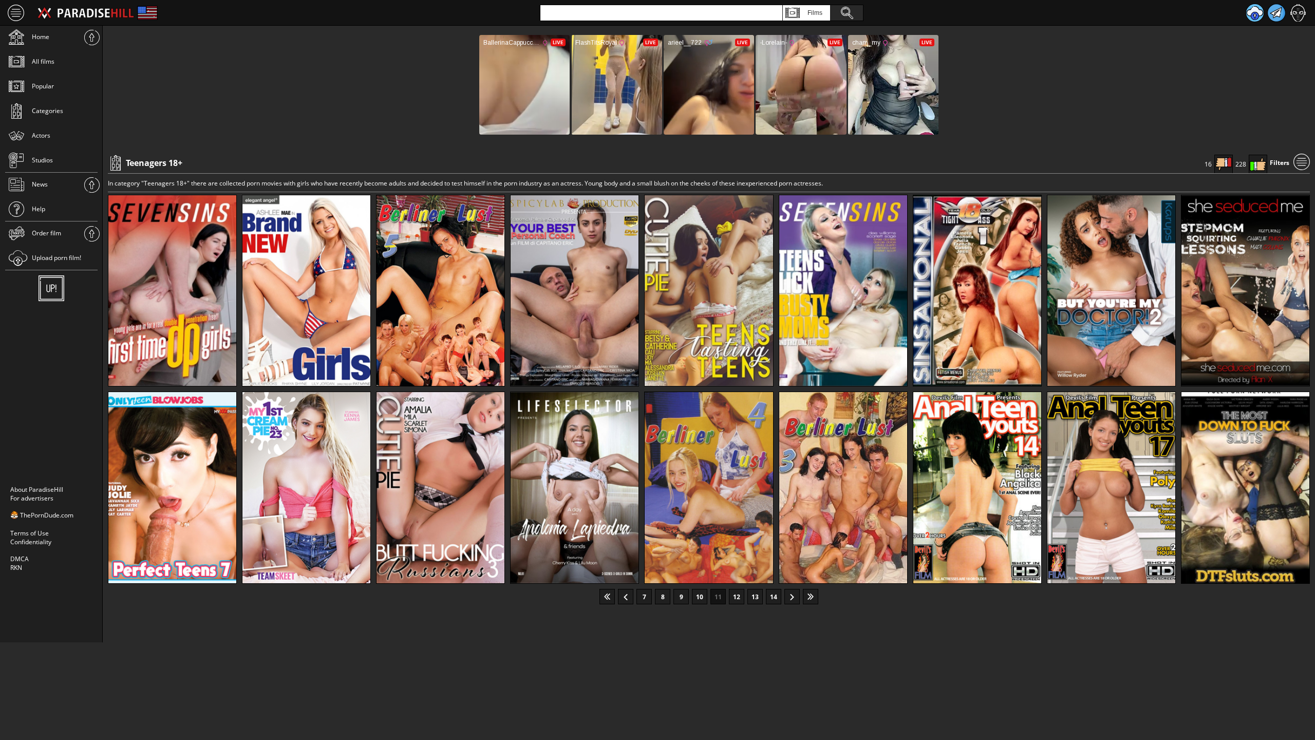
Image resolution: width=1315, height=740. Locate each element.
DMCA (19, 558)
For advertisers (31, 498)
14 (773, 597)
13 (755, 597)
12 (736, 597)
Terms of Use (29, 533)
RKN (16, 567)
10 (699, 597)
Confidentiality (30, 542)
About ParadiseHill (36, 489)
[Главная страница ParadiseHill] (86, 13)
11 (718, 597)
